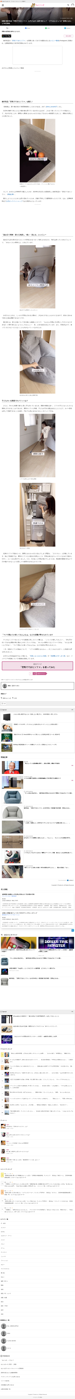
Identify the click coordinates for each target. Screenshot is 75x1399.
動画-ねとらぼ (7, 698)
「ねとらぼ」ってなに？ (7, 1360)
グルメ (2, 1244)
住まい (2, 1277)
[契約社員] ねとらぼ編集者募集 (9, 1372)
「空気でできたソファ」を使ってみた (37, 667)
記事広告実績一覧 (5, 1389)
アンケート (3, 1120)
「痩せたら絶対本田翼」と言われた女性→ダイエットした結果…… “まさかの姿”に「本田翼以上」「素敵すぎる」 (40, 1053)
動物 (2, 1285)
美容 (2, 1314)
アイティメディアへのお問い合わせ (10, 1376)
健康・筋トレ (4, 1281)
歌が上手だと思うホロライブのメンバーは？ (18, 1135)
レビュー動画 (54, 40)
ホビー (2, 1264)
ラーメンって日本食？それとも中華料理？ (17, 1143)
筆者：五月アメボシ (13, 685)
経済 (2, 1310)
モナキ (9, 1348)
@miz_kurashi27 (51, 106)
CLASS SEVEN (11, 1340)
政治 (2, 1301)
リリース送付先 (5, 1381)
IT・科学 (3, 1223)
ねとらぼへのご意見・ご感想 (8, 1364)
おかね (2, 1231)
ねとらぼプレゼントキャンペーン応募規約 (12, 1368)
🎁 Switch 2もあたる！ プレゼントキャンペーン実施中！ (13, 1)
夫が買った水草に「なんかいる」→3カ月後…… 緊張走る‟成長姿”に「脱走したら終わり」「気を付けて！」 (39, 1105)
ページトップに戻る (37, 1397)
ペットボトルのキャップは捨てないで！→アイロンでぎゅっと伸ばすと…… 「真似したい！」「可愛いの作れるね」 (41, 1098)
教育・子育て (4, 1306)
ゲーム (2, 1248)
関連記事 (11, 194)
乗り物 (2, 1273)
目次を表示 (68, 36)
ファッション (4, 1260)
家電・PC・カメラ (6, 1293)
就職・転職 (4, 1297)
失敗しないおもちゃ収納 (38, 656)
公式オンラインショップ (14, 201)
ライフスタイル (5, 1268)
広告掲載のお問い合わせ (7, 1385)
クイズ (2, 1240)
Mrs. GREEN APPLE (12, 1326)
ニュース (3, 1256)
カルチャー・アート (6, 1235)
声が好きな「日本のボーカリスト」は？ (17, 1126)
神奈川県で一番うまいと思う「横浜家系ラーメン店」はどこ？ (23, 1160)
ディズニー (4, 1252)
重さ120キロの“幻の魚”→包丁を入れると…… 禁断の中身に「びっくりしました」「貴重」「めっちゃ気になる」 (40, 1092)
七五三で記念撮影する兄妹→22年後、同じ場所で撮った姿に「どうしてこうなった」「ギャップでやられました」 (40, 1079)
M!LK (8, 1333)
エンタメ (3, 1227)
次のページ (41, 673)
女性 (15, 698)
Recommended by (62, 880)
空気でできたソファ (18, 40)
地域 (2, 1289)
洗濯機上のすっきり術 (58, 656)
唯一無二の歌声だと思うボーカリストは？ (17, 1151)
